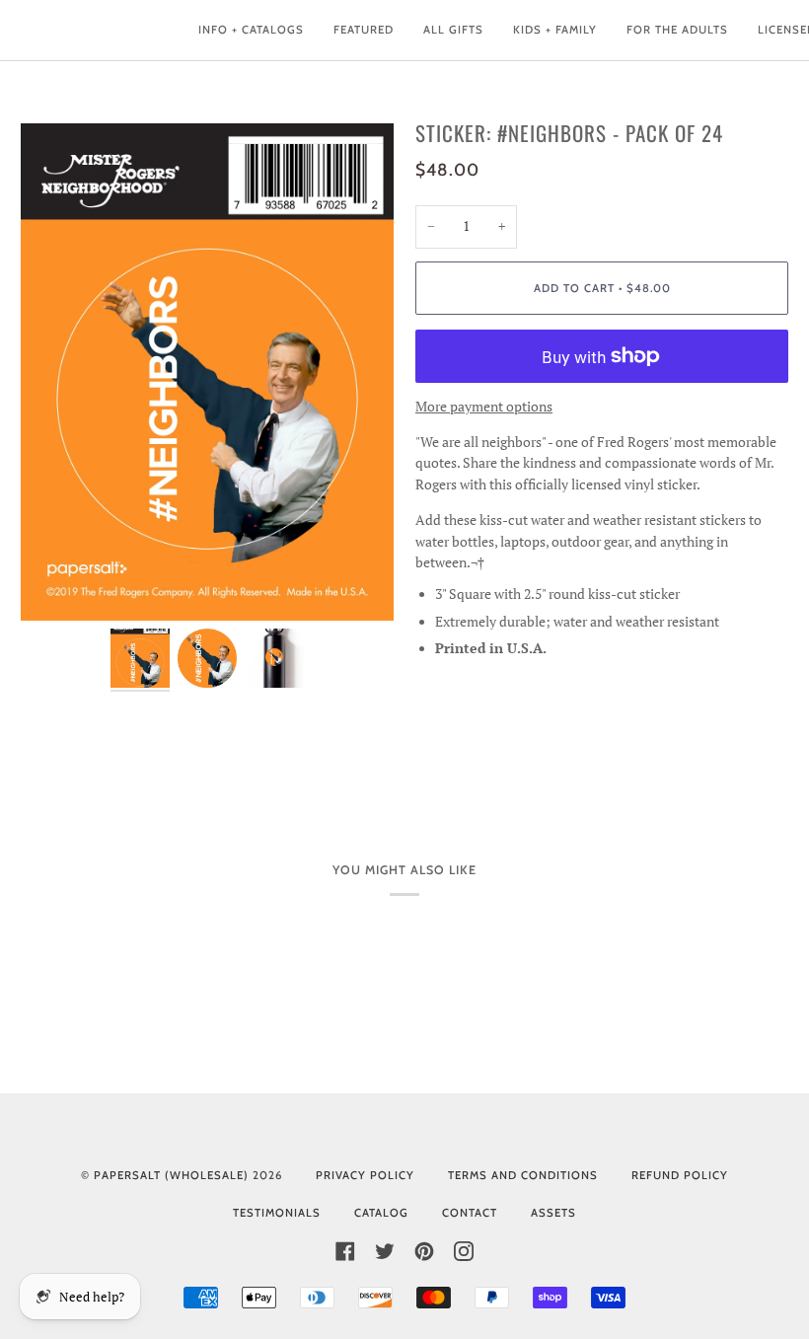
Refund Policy (679, 1175)
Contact (469, 1213)
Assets (553, 1213)
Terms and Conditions (523, 1175)
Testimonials (277, 1213)
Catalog (381, 1213)
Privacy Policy (365, 1175)
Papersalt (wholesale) (171, 1175)
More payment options (483, 406)
